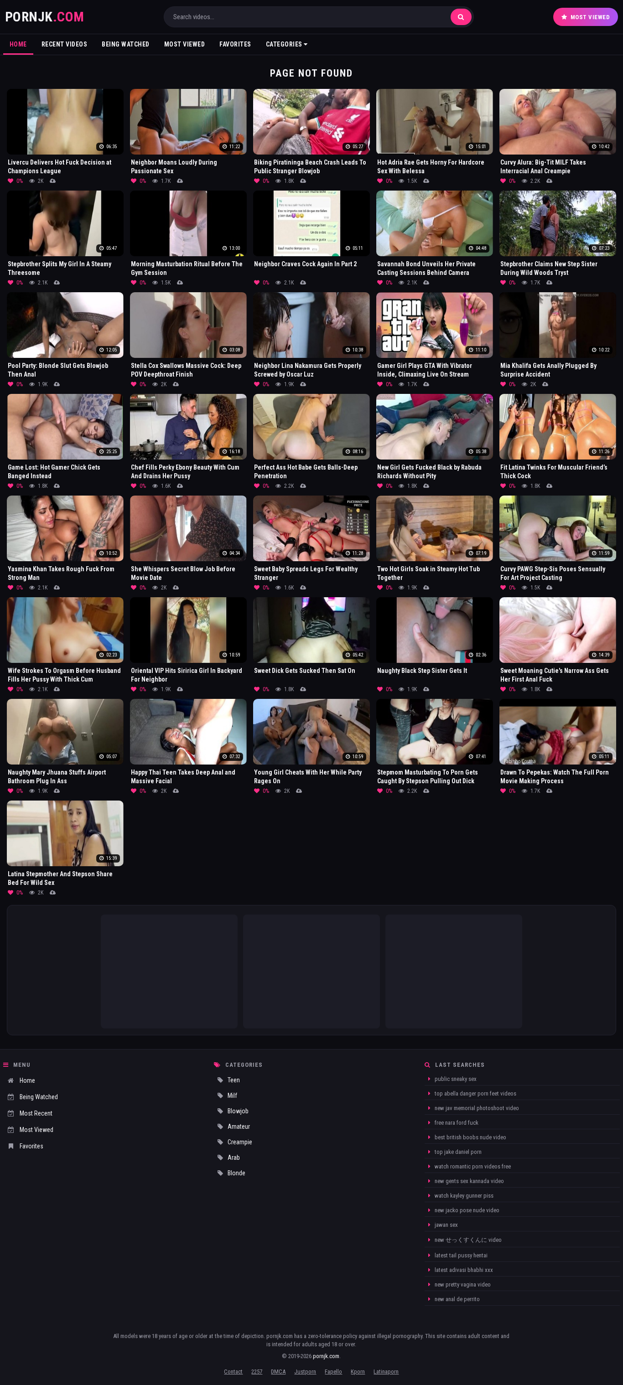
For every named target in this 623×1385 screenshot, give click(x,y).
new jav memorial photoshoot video (476, 1108)
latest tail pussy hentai (460, 1255)
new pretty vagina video (462, 1284)
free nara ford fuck (455, 1122)
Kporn (358, 1371)
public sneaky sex (455, 1078)
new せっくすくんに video (467, 1239)
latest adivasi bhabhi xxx (463, 1269)
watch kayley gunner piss (463, 1195)
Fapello (333, 1371)
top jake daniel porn (457, 1151)
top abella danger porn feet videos (474, 1093)
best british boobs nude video (469, 1137)
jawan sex (445, 1224)
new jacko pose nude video (466, 1210)
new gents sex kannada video (468, 1181)
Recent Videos (65, 44)
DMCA (278, 1371)
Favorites (235, 44)
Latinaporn (386, 1371)
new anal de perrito (456, 1299)
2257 (256, 1371)
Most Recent (36, 1113)
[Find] (461, 17)
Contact (233, 1371)
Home (18, 44)
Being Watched (126, 44)
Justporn (305, 1371)
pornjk (44, 17)
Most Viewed (590, 17)
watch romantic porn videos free (472, 1166)
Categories (285, 44)
